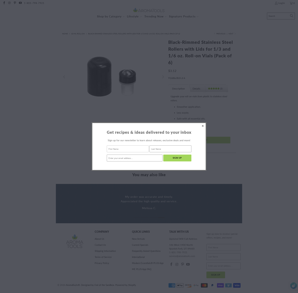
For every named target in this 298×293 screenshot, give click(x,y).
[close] (203, 126)
